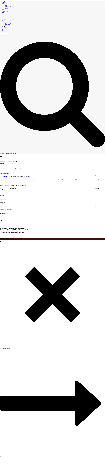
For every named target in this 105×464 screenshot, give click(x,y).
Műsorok (3, 3)
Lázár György (2, 210)
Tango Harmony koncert (9, 153)
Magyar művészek (5, 10)
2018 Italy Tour (7, 7)
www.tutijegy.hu (6, 176)
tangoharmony (4, 153)
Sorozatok (4, 21)
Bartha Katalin (2, 209)
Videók (3, 12)
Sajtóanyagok (5, 2)
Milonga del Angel (7, 4)
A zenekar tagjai (5, 27)
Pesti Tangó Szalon (7, 24)
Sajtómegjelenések (5, 1)
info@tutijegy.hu (26, 176)
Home (1, 153)
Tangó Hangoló (7, 5)
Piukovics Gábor (2, 213)
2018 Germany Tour (7, 8)
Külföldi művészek (5, 11)
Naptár (2, 30)
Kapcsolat (3, 13)
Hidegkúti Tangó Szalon (8, 6)
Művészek (3, 9)
